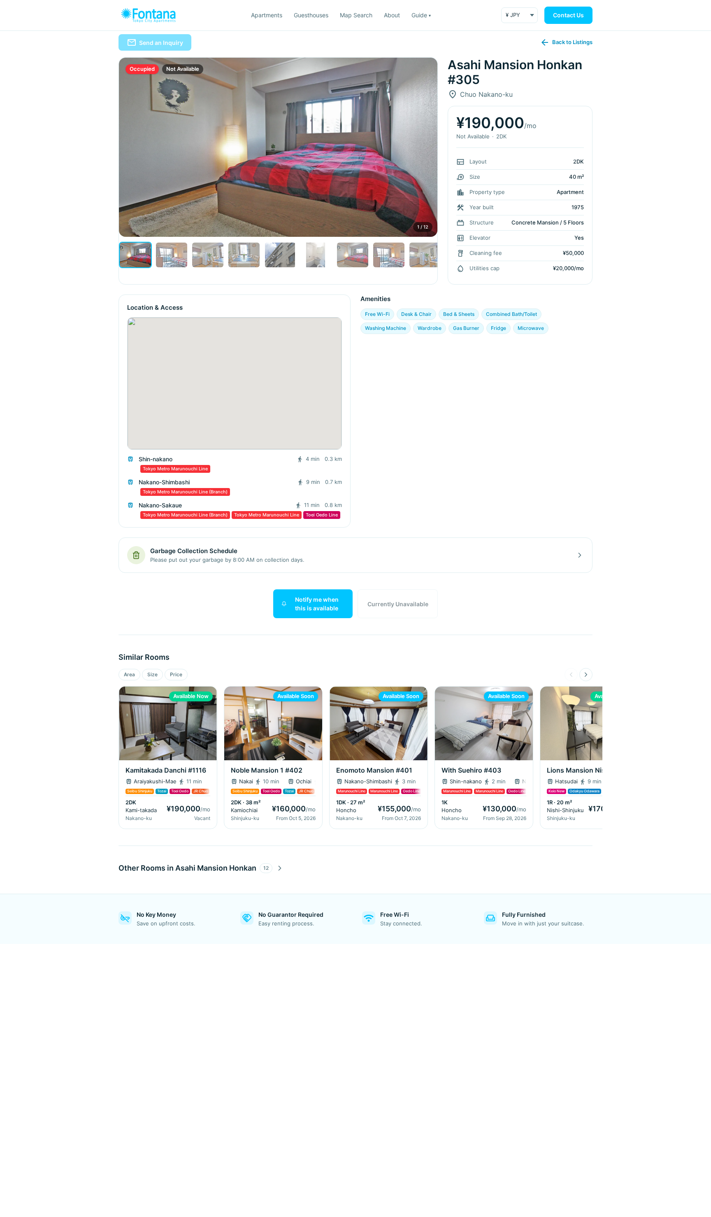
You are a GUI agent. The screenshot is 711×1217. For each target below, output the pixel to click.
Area (129, 674)
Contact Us (568, 15)
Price (176, 674)
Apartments (266, 15)
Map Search (356, 15)
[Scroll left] (571, 674)
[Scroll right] (585, 674)
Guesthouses (311, 15)
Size (152, 674)
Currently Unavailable (397, 603)
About (392, 15)
